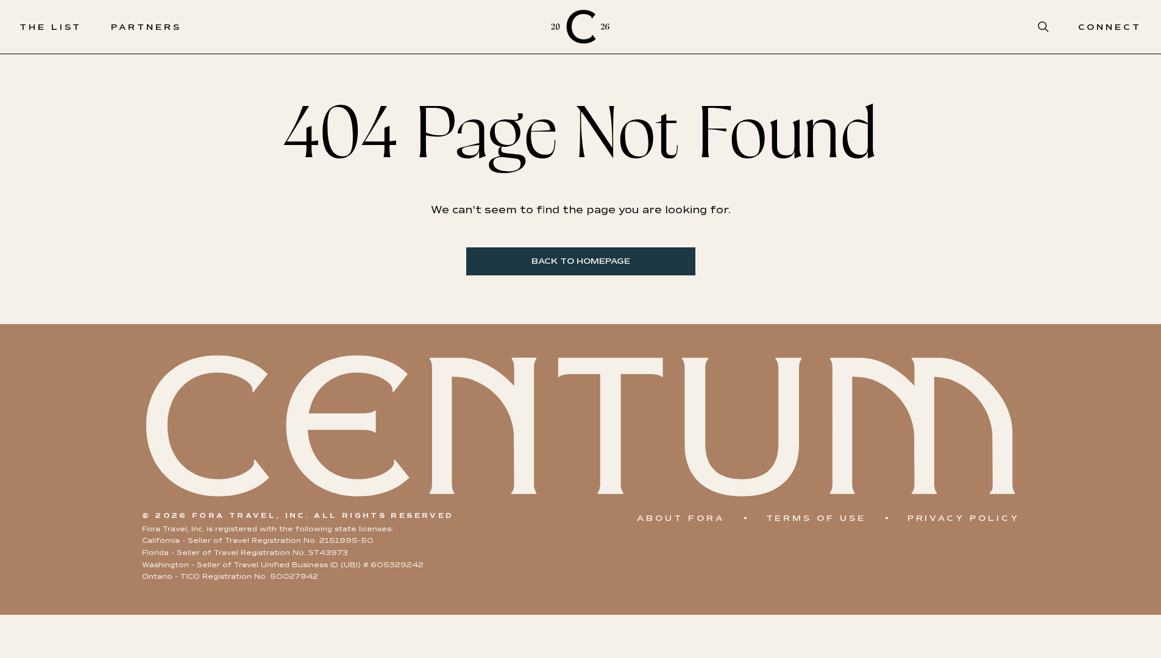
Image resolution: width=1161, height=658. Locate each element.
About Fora (680, 518)
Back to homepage (580, 261)
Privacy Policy (963, 518)
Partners (146, 27)
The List (51, 27)
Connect (1109, 27)
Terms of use (816, 518)
